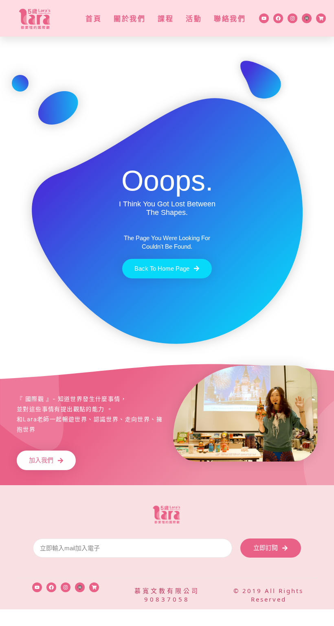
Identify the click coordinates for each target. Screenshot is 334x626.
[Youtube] (264, 18)
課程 (166, 18)
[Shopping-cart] (321, 18)
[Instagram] (292, 18)
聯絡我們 (230, 18)
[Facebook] (278, 18)
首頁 (93, 18)
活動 (194, 18)
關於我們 (129, 18)
